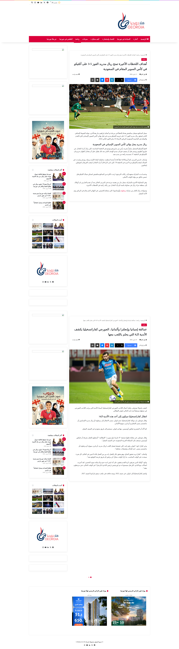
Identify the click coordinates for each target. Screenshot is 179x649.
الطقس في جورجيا (65, 39)
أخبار (136, 39)
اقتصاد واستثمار (108, 39)
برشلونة (123, 191)
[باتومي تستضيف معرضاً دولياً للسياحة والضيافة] (48, 232)
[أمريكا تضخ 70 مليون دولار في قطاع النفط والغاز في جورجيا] (58, 187)
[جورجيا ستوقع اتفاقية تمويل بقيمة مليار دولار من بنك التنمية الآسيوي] (58, 177)
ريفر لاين (89, 595)
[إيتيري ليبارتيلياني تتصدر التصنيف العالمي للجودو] (48, 239)
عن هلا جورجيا (52, 39)
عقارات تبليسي (128, 595)
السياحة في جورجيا (123, 39)
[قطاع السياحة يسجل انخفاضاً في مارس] (58, 205)
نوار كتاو (143, 74)
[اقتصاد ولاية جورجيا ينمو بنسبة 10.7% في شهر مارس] (58, 196)
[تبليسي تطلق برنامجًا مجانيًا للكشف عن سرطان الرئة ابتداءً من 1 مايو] (59, 239)
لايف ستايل (95, 39)
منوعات (85, 39)
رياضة (77, 39)
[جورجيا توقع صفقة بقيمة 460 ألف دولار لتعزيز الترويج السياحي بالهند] (37, 239)
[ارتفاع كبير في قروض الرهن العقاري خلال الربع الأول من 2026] (37, 246)
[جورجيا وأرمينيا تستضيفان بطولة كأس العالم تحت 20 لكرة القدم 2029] (37, 232)
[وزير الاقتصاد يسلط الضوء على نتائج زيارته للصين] (48, 246)
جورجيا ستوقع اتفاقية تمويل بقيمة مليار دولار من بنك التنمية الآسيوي (41, 176)
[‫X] (50, 282)
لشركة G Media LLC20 (82, 642)
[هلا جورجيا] (131, 20)
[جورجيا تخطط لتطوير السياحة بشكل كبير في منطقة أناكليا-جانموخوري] (59, 246)
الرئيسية (144, 39)
